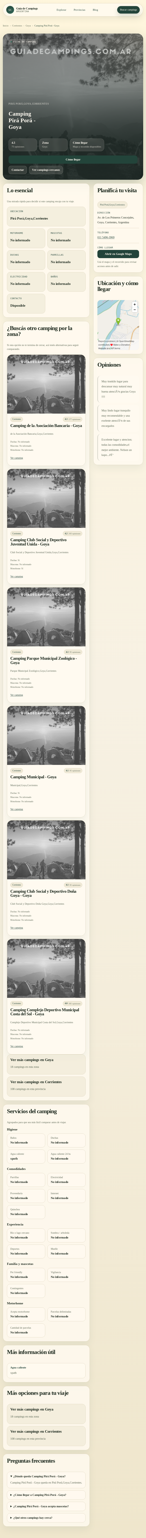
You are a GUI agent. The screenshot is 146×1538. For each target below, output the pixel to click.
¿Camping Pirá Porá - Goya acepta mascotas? (41, 1506)
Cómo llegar (73, 159)
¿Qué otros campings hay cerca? (32, 1517)
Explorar (61, 9)
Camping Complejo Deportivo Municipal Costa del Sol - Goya (44, 1011)
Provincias (79, 9)
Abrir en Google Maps (118, 253)
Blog (95, 9)
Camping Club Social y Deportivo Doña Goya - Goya (43, 893)
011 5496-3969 (105, 237)
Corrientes (17, 25)
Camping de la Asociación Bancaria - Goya (46, 425)
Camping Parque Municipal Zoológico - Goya (43, 660)
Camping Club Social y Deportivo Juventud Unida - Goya (38, 541)
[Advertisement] (73, 72)
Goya (28, 25)
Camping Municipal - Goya (33, 777)
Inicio (6, 25)
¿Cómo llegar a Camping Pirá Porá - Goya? (39, 1494)
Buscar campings (128, 9)
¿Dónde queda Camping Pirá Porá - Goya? (39, 1476)
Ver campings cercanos (46, 169)
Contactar (18, 169)
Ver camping (16, 458)
